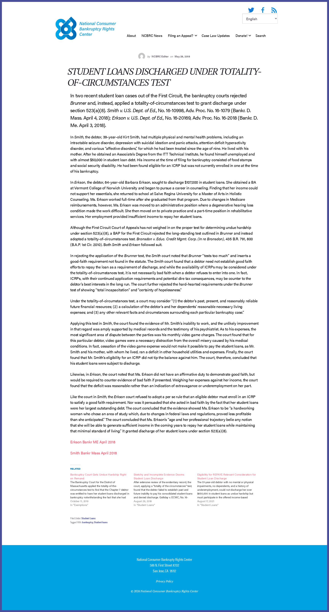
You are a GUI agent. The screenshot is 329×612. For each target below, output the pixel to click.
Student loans (100, 522)
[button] (196, 35)
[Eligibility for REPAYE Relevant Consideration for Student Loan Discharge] (229, 489)
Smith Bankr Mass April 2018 (93, 453)
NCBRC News (151, 35)
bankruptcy (87, 522)
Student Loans (88, 518)
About (131, 35)
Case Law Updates (216, 35)
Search (261, 35)
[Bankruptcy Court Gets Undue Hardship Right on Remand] (102, 489)
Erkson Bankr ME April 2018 (92, 442)
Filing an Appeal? (180, 35)
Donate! (241, 35)
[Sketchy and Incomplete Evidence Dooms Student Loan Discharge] (165, 489)
